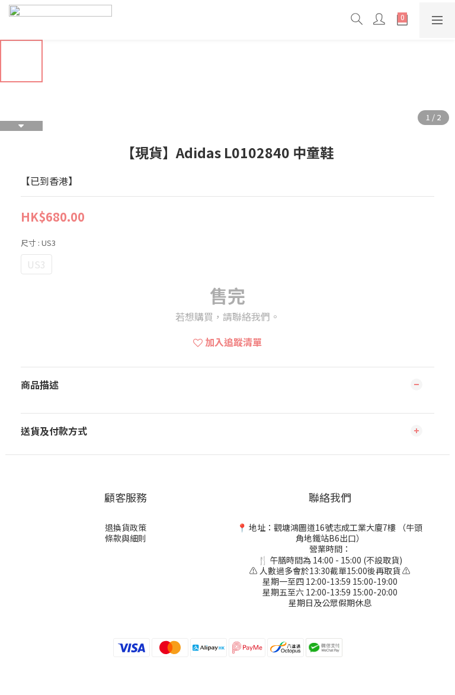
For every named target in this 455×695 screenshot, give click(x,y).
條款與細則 (125, 538)
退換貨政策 (125, 527)
